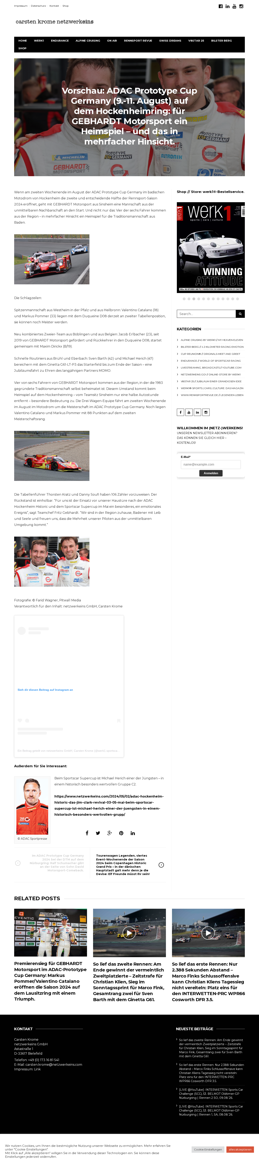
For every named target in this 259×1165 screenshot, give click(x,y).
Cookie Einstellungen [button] (208, 1149)
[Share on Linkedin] (133, 833)
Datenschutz (38, 5)
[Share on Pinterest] (121, 833)
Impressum (21, 5)
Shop (66, 5)
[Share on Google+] (109, 833)
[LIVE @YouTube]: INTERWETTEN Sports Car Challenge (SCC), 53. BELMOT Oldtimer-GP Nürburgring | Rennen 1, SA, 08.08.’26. (211, 1110)
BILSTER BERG (221, 40)
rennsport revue (138, 40)
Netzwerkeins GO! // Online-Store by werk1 (219, 221)
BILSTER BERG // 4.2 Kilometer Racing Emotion (212, 346)
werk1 (39, 40)
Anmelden (211, 473)
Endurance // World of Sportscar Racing (211, 360)
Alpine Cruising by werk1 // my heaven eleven (212, 339)
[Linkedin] (227, 6)
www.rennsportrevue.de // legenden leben (212, 395)
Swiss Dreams (170, 40)
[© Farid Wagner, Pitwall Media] (51, 259)
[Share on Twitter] (98, 833)
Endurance (60, 40)
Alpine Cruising (88, 40)
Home (22, 40)
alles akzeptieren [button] (240, 1149)
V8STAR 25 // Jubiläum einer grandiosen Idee (211, 381)
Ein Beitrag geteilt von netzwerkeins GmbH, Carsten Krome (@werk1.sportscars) (69, 750)
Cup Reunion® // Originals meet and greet (210, 353)
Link (37, 1069)
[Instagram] (241, 6)
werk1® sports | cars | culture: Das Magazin (212, 388)
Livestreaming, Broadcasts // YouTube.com (211, 367)
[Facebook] (221, 6)
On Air (112, 40)
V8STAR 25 (196, 40)
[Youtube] (234, 6)
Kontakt (54, 5)
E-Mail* (185, 456)
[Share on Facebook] (87, 833)
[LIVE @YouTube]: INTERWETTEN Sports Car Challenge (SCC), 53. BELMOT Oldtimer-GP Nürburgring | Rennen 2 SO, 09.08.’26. (211, 1094)
